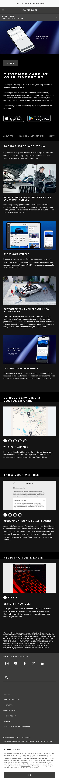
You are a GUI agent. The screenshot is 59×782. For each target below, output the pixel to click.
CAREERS (6, 694)
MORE (13, 63)
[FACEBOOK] (24, 663)
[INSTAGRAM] (6, 663)
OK (29, 775)
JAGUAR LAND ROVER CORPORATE (16, 727)
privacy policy (26, 766)
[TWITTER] (33, 663)
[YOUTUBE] (15, 663)
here (21, 649)
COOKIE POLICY (9, 716)
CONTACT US (8, 705)
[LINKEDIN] (42, 663)
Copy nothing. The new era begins (30, 3)
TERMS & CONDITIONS (11, 699)
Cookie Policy (33, 767)
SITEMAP (6, 721)
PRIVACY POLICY (9, 710)
